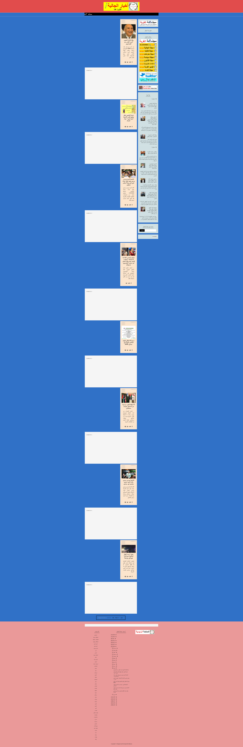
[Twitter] (130, 62)
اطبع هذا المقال (148, 30)
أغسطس (114, 656)
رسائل (96, 694)
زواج (96, 697)
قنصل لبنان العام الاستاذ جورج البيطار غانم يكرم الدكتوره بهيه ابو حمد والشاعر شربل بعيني (152, 195)
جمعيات (95, 679)
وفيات (96, 737)
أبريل (114, 664)
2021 (114, 644)
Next (116, 617)
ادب (96, 650)
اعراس (96, 652)
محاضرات (95, 717)
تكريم (96, 674)
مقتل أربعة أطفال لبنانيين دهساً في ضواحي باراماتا (128, 556)
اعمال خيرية (96, 655)
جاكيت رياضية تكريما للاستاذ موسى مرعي (152, 152)
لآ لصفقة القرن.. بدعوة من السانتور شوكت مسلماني (128, 406)
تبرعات (95, 672)
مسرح (96, 719)
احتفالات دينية (95, 637)
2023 (114, 640)
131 (113, 617)
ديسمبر (114, 648)
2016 (114, 703)
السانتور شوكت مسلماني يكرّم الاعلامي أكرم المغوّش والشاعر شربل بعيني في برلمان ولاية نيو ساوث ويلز (152, 120)
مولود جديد (96, 728)
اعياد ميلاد (96, 659)
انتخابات (95, 666)
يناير (114, 694)
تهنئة (96, 677)
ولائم (96, 739)
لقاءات (96, 710)
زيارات (96, 699)
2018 (114, 699)
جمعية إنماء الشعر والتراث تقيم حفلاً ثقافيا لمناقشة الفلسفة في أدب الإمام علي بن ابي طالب (152, 210)
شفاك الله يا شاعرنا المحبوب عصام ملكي (152, 135)
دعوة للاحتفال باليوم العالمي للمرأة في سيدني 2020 (128, 342)
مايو (114, 662)
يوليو (114, 658)
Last (122, 617)
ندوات (96, 730)
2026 (114, 634)
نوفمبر (114, 650)
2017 (114, 701)
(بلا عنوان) (154, 98)
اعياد (96, 657)
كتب (96, 708)
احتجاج (95, 635)
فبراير (114, 668)
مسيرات (95, 721)
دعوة (96, 692)
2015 (114, 704)
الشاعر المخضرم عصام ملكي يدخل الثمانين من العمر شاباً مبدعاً (153, 166)
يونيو (114, 660)
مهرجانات (95, 725)
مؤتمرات (95, 714)
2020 (114, 646)
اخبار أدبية (96, 643)
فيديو (96, 705)
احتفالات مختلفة (96, 639)
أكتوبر (114, 652)
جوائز (96, 683)
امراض (96, 661)
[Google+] (127, 62)
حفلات (96, 686)
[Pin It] (125, 62)
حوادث (96, 688)
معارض (96, 723)
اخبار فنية (95, 646)
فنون (96, 703)
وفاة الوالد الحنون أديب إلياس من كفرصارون (128, 42)
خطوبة (96, 690)
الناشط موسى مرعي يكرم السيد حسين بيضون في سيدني (128, 482)
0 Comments (133, 20)
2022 (114, 642)
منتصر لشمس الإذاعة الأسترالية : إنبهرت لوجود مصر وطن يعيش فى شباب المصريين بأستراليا (128, 261)
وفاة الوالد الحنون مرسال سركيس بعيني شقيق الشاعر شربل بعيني (152, 105)
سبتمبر (114, 654)
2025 (114, 636)
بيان (95, 670)
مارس (114, 666)
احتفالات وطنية (95, 641)
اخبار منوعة (96, 648)
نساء (96, 732)
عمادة (96, 701)
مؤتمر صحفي (96, 712)
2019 (114, 697)
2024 (113, 638)
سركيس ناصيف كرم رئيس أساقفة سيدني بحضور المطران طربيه (152, 180)
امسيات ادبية (95, 663)
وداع (96, 734)
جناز (96, 681)
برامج (96, 668)
